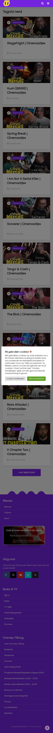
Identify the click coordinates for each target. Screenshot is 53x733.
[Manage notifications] (47, 728)
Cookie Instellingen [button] (15, 379)
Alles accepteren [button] (36, 379)
